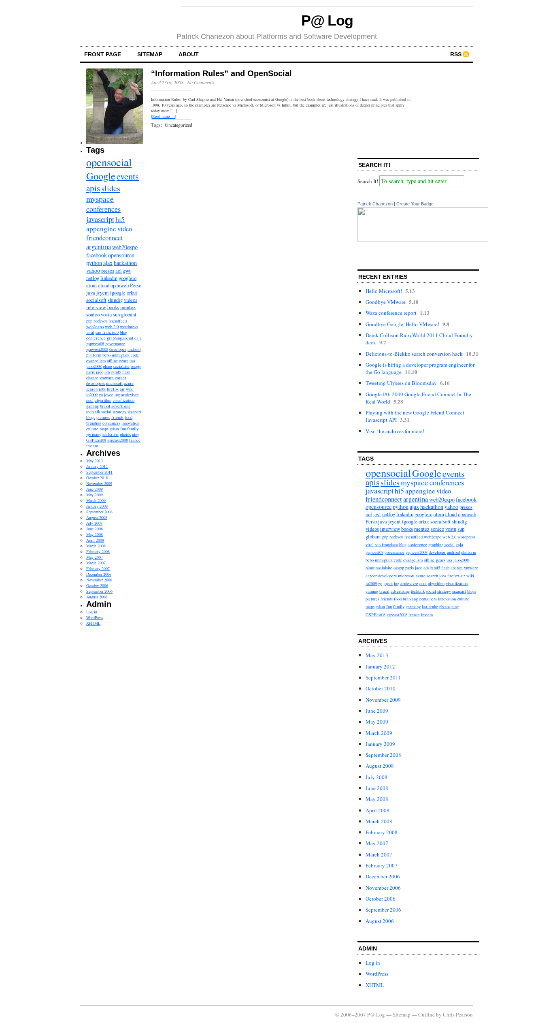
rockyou (100, 321)
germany (93, 434)
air (122, 389)
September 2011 (99, 472)
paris (90, 372)
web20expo (125, 247)
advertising (120, 406)
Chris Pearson (458, 1014)
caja (138, 338)
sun (116, 314)
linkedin (108, 278)
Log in (91, 612)
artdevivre (130, 394)
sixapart (134, 411)
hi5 (120, 219)
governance (115, 343)
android (134, 349)
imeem (92, 445)
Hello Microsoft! (384, 291)
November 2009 (99, 483)
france (134, 440)
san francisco (107, 332)
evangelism (96, 360)
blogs (90, 417)
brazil (105, 406)
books (113, 307)
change (92, 377)
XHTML (93, 623)
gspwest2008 (97, 349)
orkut (132, 292)
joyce (108, 394)
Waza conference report (391, 312)
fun (123, 428)
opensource (121, 255)
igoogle (117, 292)
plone (107, 366)
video (124, 228)
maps (104, 428)
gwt (127, 270)
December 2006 (98, 574)
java (90, 292)
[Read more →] (163, 116)
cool (90, 400)
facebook (96, 255)
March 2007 (96, 563)
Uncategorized (178, 125)
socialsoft (96, 299)
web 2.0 (112, 326)
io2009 (92, 394)
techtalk (93, 411)
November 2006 (99, 580)
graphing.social (120, 338)
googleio (127, 278)
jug (117, 394)
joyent (102, 292)
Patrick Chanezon (375, 203)
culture (92, 428)
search (92, 389)
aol (118, 270)
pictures (103, 417)
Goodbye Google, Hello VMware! (402, 324)
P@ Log (327, 20)
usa (132, 360)
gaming (92, 406)
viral (90, 332)
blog (123, 332)
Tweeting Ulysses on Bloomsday (401, 383)
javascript (100, 219)
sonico (93, 314)
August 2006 (96, 597)
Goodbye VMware (386, 301)
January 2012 (97, 466)
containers (111, 423)
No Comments (201, 82)
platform (93, 355)
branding (93, 423)
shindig (115, 299)
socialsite (121, 366)
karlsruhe (110, 434)
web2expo (95, 326)
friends (117, 417)
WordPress (94, 617)
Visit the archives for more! (395, 431)
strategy (119, 411)
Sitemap (149, 54)
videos (130, 299)
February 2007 (98, 568)
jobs (102, 389)
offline (112, 360)
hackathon (125, 263)
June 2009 (94, 489)
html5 (116, 372)
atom (91, 285)
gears (123, 360)
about (189, 54)
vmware (107, 377)
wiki (130, 389)
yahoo (93, 270)
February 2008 (98, 551)
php (89, 321)
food (128, 417)
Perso (135, 285)
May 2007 (94, 557)
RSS (456, 54)
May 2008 (94, 534)
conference (96, 338)
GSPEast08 (96, 440)
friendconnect (104, 237)
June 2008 (94, 529)
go (101, 394)
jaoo (99, 372)
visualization (123, 400)
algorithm (103, 400)
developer (117, 349)
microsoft (114, 383)
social (106, 411)
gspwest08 (95, 343)
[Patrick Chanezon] (422, 239)
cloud (103, 285)
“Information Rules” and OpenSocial (221, 73)
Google (100, 175)
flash (126, 372)
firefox (113, 389)
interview (96, 307)
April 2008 (95, 540)
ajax (108, 263)
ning (135, 434)
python (94, 263)
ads (107, 372)
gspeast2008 (117, 440)
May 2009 (94, 495)
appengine (101, 228)
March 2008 (96, 546)
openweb (120, 285)
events (128, 176)
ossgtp (136, 366)
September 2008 (99, 512)
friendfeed (117, 321)
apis (93, 188)
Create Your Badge (415, 203)
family (132, 428)
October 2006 (97, 585)
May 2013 (94, 460)
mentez (128, 307)
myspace (100, 199)
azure (129, 383)
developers (95, 383)
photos (125, 434)
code (135, 355)
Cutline (426, 1014)
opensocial (109, 162)
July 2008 (94, 523)
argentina (98, 246)
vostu (106, 314)
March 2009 (96, 500)
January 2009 (97, 506)
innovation (130, 423)
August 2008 (96, 517)
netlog (92, 278)
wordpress (129, 326)
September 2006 (99, 591)
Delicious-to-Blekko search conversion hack (414, 353)
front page (102, 54)
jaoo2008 (94, 366)
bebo (106, 355)
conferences (103, 209)
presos (107, 270)
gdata (114, 428)
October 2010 (97, 478)
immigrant (121, 355)
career (120, 377)
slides (110, 188)
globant (128, 314)
